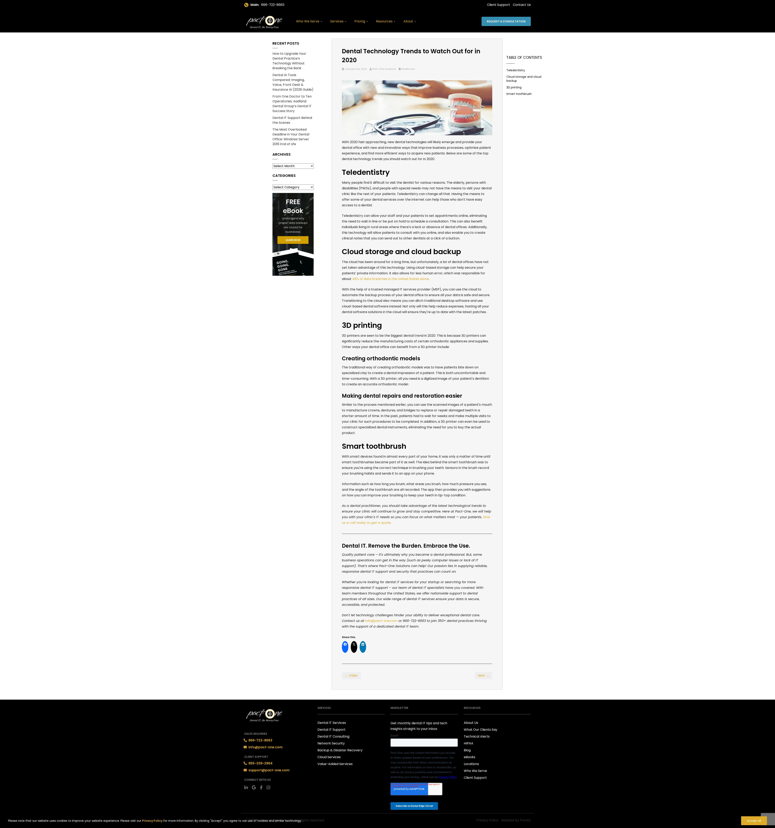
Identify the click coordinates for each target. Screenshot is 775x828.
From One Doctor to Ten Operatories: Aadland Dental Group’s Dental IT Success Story (292, 103)
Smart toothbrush (519, 94)
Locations (471, 764)
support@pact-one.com (268, 770)
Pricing (360, 21)
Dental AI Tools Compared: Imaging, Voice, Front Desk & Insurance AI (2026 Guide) (292, 82)
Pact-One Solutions (384, 69)
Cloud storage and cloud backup (523, 79)
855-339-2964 (260, 763)
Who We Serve (308, 21)
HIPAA (468, 743)
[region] (387, 819)
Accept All (754, 821)
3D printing (514, 87)
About (408, 21)
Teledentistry (515, 70)
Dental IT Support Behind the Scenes (292, 120)
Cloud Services (329, 757)
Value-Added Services (335, 764)
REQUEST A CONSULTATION (506, 21)
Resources (384, 21)
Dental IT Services (331, 722)
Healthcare (408, 69)
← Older (351, 675)
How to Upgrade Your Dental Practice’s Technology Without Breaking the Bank (289, 60)
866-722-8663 (272, 4)
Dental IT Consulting (333, 736)
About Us (471, 722)
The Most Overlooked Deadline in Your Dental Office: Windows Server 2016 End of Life (290, 136)
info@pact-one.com (265, 747)
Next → (483, 675)
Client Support (498, 4)
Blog (467, 750)
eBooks (469, 757)
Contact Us (522, 4)
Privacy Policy (152, 821)
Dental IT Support (331, 729)
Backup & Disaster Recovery (339, 750)
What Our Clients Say (480, 729)
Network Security (331, 743)
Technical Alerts (477, 736)
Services (337, 21)
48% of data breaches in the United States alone (390, 279)
